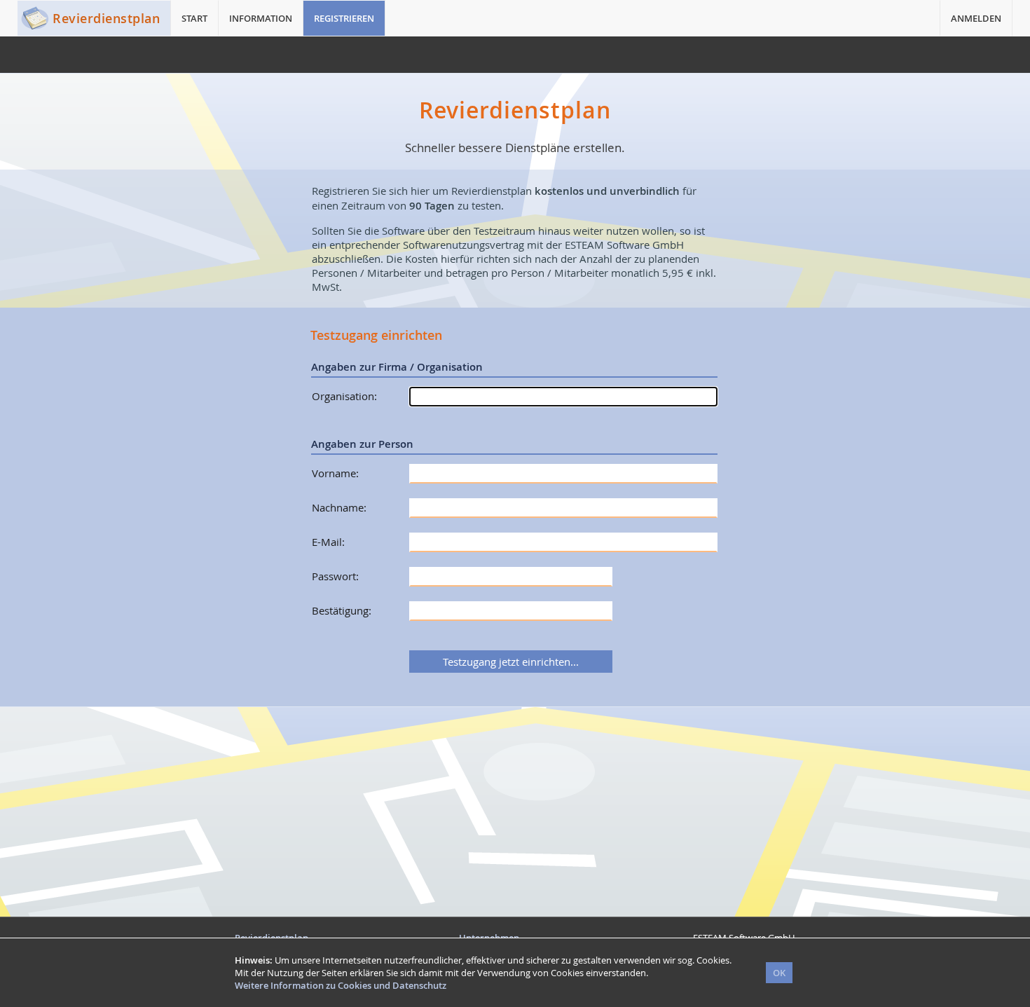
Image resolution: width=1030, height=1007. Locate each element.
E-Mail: (328, 542)
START (194, 18)
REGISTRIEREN (344, 18)
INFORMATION (260, 18)
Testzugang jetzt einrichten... (511, 662)
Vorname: (335, 473)
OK (779, 972)
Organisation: (344, 396)
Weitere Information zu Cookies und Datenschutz (340, 985)
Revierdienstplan (106, 18)
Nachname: (339, 507)
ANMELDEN (976, 18)
